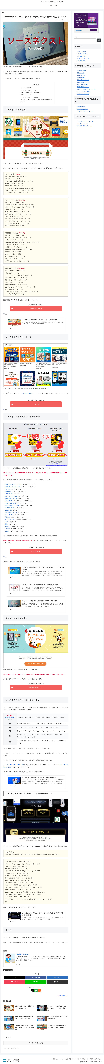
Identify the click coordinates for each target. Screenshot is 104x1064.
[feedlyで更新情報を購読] (19, 964)
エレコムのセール (82, 109)
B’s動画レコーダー (10, 507)
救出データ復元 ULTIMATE (12, 505)
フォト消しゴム (9, 514)
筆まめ (7, 522)
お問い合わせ (98, 1059)
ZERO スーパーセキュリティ (13, 486)
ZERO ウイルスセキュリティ (13, 484)
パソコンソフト (8, 970)
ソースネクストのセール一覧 (28, 90)
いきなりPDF (9, 493)
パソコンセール (81, 51)
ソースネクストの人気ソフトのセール (30, 92)
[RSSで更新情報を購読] (22, 964)
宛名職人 (7, 526)
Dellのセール (81, 75)
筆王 (6, 524)
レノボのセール (81, 70)
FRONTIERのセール (83, 87)
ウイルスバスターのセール (85, 121)
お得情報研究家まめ (22, 954)
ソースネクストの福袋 (26, 87)
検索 (75, 37)
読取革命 (7, 517)
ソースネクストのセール (84, 125)
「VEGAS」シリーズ (11, 512)
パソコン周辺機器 (82, 53)
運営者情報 (55, 1059)
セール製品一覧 (35, 551)
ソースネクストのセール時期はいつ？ (30, 97)
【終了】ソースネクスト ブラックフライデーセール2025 (37, 99)
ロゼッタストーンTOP (11, 496)
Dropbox (7, 489)
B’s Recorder (8, 500)
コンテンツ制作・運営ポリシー (68, 1059)
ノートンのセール (82, 123)
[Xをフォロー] (17, 964)
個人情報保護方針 (82, 1059)
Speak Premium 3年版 (11, 498)
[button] (57, 982)
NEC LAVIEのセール (83, 82)
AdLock (7, 531)
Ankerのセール (81, 106)
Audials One (8, 510)
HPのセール (80, 73)
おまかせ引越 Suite (10, 503)
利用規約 (90, 1059)
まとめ (23, 102)
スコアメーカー (9, 519)
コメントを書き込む (36, 1043)
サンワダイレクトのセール (85, 111)
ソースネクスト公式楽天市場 (15, 765)
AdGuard (7, 528)
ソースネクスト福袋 (36, 308)
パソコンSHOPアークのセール (86, 89)
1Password (8, 491)
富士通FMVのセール (83, 80)
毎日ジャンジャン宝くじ (27, 94)
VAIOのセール (81, 77)
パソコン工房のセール (83, 91)
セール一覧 (36, 404)
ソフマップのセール (83, 94)
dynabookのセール (82, 84)
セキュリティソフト (83, 58)
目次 (33, 84)
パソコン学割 (81, 60)
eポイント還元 (27, 393)
